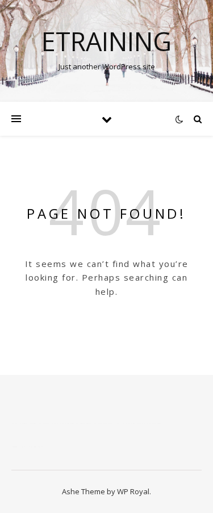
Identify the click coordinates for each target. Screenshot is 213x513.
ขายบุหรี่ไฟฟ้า (69, 423)
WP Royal (133, 491)
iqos (106, 423)
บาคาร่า (26, 423)
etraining (106, 41)
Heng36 (27, 446)
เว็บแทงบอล (139, 423)
